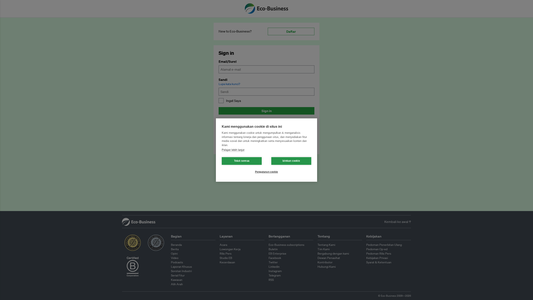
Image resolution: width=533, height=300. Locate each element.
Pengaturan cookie (266, 171)
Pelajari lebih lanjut (233, 149)
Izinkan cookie (291, 160)
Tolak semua (241, 160)
